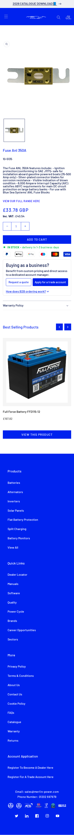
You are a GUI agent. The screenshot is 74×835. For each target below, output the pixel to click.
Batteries (14, 482)
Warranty (14, 731)
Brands (12, 620)
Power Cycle (16, 611)
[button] (6, 16)
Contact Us (15, 694)
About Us (14, 685)
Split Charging (17, 529)
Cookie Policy (16, 703)
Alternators (15, 492)
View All (13, 547)
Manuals (13, 584)
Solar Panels (16, 510)
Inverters (14, 501)
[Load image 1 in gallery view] (14, 130)
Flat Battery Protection (23, 519)
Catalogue (14, 722)
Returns (13, 740)
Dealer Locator (17, 574)
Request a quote (19, 282)
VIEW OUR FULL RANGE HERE (21, 201)
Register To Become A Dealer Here (30, 767)
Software (14, 593)
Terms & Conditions (21, 675)
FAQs (11, 712)
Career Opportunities (22, 630)
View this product (37, 434)
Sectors (13, 639)
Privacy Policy (17, 666)
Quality (12, 602)
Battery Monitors (19, 538)
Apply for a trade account (50, 282)
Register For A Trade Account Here (31, 777)
